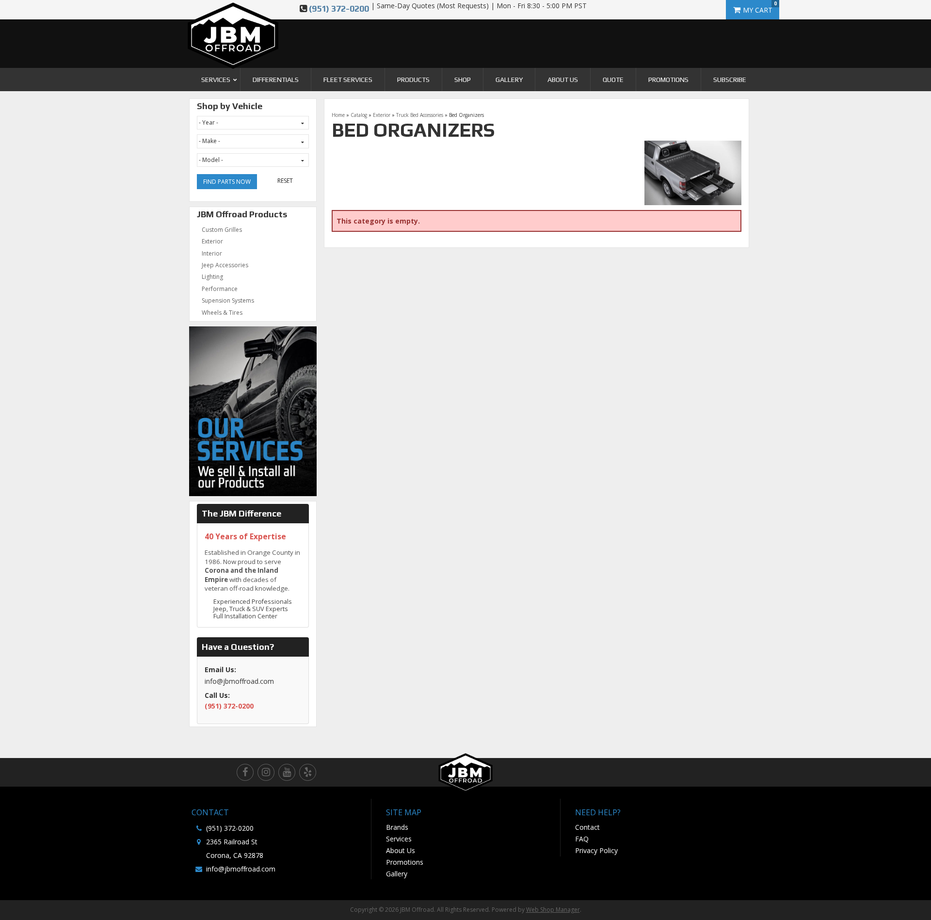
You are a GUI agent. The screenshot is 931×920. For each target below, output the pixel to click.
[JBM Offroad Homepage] (233, 29)
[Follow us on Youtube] (286, 772)
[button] (215, 79)
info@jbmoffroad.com (240, 868)
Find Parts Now (227, 182)
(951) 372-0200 (339, 8)
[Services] (253, 410)
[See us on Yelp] (307, 772)
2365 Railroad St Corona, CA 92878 (234, 848)
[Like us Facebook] (245, 772)
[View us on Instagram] (265, 772)
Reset (285, 181)
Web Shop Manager (553, 909)
